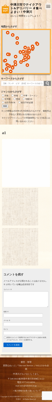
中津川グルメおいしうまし (26, 374)
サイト (5, 329)
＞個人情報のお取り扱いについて (27, 391)
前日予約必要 (26, 103)
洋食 (6, 96)
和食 (15, 96)
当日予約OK (9, 103)
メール (6, 320)
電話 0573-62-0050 (26, 382)
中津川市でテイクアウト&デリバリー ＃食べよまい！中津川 (26, 8)
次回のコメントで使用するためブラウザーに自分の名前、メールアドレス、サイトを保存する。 (27, 339)
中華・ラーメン (30, 96)
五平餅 (7, 99)
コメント (7, 289)
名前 (6, 311)
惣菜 (17, 99)
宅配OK (28, 99)
